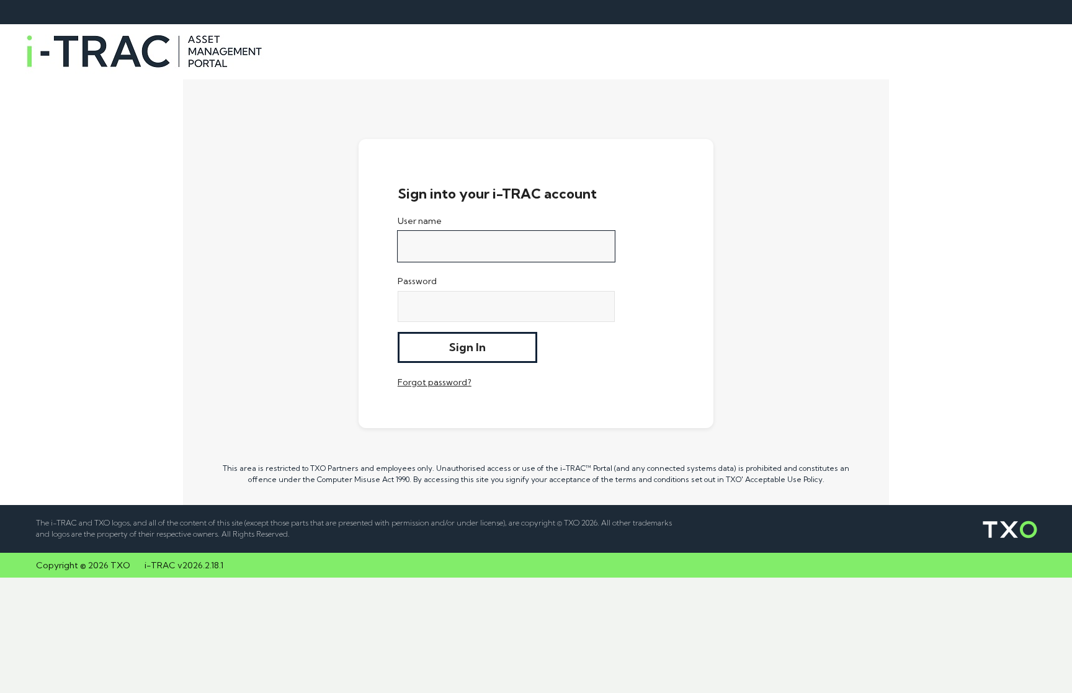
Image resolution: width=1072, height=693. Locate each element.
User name (420, 220)
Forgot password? (434, 382)
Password (417, 281)
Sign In (467, 347)
